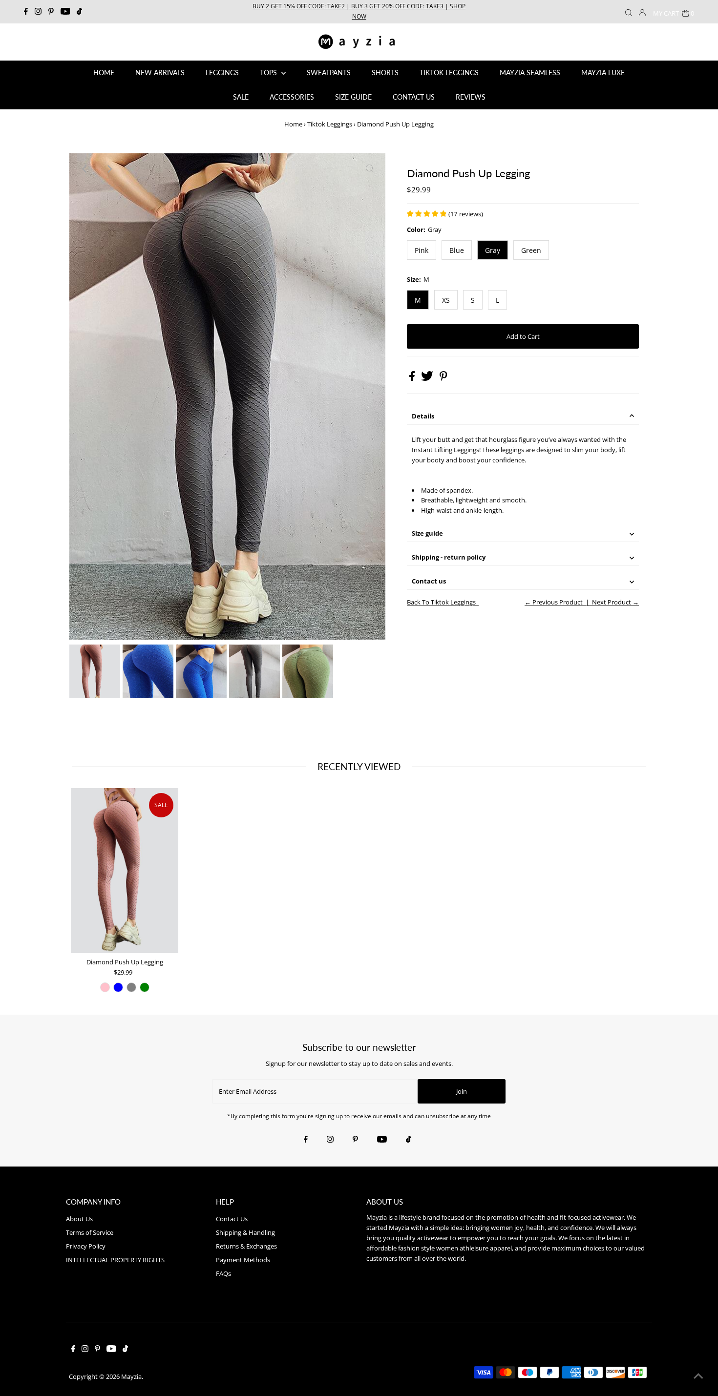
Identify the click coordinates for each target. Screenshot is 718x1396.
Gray (492, 250)
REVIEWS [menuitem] (471, 97)
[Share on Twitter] (428, 378)
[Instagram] (38, 11)
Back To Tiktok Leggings (441, 602)
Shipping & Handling (245, 1232)
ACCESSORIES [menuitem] (292, 97)
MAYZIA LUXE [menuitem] (603, 72)
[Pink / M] (105, 987)
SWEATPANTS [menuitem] (329, 72)
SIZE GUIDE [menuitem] (353, 97)
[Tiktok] (79, 11)
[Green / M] (144, 987)
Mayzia (131, 1376)
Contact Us (232, 1218)
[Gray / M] (131, 987)
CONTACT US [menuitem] (414, 97)
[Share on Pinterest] (443, 378)
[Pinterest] (51, 11)
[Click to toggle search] (628, 11)
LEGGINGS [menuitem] (222, 72)
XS (446, 300)
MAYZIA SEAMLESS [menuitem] (530, 72)
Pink (421, 250)
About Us (79, 1218)
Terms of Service (89, 1232)
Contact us (429, 581)
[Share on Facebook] (412, 378)
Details (423, 416)
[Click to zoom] (369, 169)
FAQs (223, 1273)
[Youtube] (65, 11)
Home (293, 124)
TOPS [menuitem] (269, 72)
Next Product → (615, 602)
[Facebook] (25, 11)
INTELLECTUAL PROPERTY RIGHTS (115, 1259)
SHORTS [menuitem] (385, 72)
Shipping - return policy (449, 557)
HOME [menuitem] (103, 72)
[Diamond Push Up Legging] (124, 870)
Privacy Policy (86, 1246)
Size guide (427, 533)
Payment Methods (243, 1259)
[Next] (109, 169)
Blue (456, 250)
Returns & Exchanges (246, 1246)
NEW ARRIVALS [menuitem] (160, 72)
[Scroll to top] (698, 1376)
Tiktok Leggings (329, 124)
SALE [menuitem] (241, 97)
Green (531, 250)
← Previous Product (554, 602)
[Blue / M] (118, 987)
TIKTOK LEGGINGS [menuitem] (449, 72)
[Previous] (85, 169)
